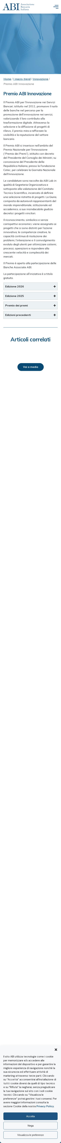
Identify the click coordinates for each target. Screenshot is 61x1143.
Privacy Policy (45, 1106)
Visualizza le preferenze (30, 1134)
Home (7, 79)
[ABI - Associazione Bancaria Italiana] (18, 6)
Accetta (30, 1116)
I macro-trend (21, 79)
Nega (31, 1125)
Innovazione (40, 79)
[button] (56, 1049)
